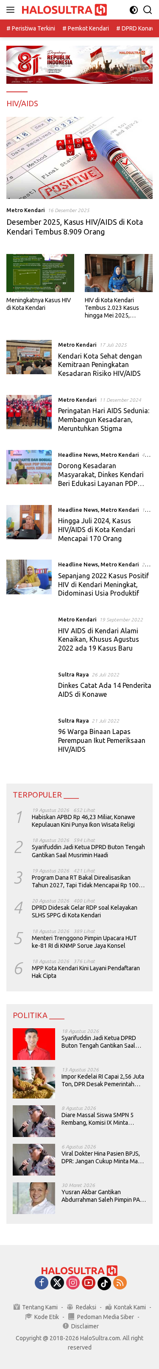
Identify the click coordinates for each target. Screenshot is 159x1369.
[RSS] (120, 1283)
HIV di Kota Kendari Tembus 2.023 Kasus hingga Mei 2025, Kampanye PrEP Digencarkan (112, 308)
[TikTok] (104, 1283)
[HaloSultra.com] (63, 10)
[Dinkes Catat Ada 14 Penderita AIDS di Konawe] (29, 686)
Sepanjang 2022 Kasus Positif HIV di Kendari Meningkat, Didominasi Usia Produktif (103, 584)
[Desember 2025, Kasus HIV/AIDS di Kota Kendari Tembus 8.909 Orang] (79, 158)
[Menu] (12, 10)
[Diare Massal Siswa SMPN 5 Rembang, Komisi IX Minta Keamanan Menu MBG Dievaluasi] (34, 1121)
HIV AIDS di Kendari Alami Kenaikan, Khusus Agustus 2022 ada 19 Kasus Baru (98, 639)
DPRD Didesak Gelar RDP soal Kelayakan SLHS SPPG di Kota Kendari (84, 911)
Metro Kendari (25, 210)
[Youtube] (88, 1283)
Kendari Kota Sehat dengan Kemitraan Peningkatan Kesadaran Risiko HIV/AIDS (100, 365)
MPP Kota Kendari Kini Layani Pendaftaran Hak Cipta (86, 972)
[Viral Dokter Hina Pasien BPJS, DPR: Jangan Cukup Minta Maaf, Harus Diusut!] (34, 1160)
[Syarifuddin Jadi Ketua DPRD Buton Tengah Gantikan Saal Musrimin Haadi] (34, 1044)
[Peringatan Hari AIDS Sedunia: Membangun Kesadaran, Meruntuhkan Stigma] (29, 416)
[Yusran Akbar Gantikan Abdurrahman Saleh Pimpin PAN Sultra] (34, 1198)
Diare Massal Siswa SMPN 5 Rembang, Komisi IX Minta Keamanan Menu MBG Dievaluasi (97, 1119)
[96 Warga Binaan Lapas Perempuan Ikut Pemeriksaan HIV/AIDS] (29, 737)
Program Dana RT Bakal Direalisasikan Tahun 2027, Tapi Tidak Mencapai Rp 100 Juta (85, 881)
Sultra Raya (73, 674)
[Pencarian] (148, 10)
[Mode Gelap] (134, 10)
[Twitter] (57, 1283)
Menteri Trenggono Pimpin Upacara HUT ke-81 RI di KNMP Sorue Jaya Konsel (84, 942)
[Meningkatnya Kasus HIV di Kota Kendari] (40, 273)
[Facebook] (41, 1283)
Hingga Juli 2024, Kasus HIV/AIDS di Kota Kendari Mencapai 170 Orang (96, 529)
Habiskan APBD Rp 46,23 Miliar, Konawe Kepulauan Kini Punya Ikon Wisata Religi (83, 821)
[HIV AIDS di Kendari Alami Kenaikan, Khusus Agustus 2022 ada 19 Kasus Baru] (29, 636)
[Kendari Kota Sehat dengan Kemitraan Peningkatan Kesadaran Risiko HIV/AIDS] (29, 361)
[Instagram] (73, 1283)
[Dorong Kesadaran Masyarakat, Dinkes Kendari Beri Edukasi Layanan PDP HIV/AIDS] (29, 471)
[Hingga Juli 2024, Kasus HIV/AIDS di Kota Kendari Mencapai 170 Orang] (29, 526)
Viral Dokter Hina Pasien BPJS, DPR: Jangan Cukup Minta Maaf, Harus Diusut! (102, 1157)
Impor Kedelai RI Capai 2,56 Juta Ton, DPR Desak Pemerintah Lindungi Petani (102, 1080)
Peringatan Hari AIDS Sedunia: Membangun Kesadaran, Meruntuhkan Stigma (103, 419)
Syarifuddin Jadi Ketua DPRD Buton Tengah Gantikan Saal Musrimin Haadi (88, 851)
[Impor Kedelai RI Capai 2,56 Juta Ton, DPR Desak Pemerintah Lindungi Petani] (34, 1083)
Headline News (78, 455)
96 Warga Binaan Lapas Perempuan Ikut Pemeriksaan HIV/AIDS (101, 740)
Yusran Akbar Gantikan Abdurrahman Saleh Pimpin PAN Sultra (102, 1196)
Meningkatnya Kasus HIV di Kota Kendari (38, 304)
